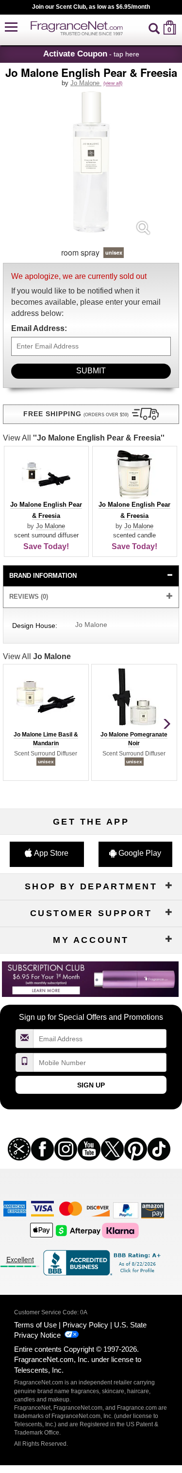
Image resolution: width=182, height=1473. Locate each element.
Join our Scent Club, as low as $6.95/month (91, 6)
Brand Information (43, 575)
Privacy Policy (85, 1325)
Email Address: (39, 328)
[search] (154, 27)
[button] (11, 27)
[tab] (91, 576)
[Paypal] (125, 1210)
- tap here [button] (91, 53)
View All (84, 438)
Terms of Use (35, 1325)
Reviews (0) (28, 596)
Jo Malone (85, 83)
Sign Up (91, 1085)
